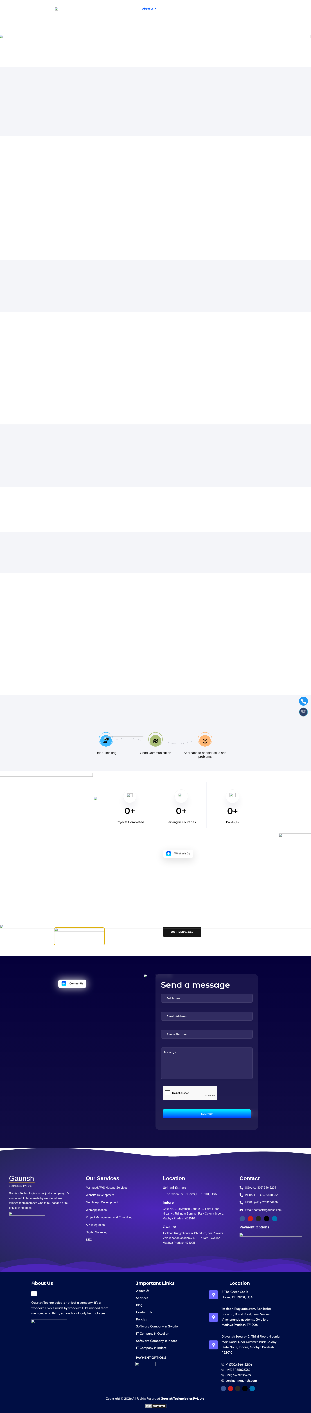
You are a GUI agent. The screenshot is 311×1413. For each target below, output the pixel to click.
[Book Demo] (303, 711)
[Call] (303, 701)
